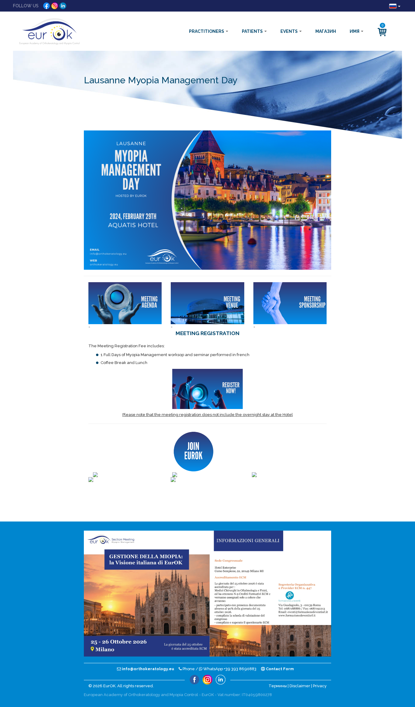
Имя (355, 31)
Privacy (320, 686)
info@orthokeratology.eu (147, 669)
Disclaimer (300, 686)
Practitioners (207, 31)
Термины (278, 686)
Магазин (325, 31)
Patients (253, 31)
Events (289, 31)
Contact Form (279, 669)
